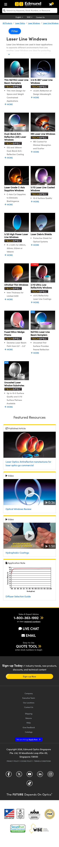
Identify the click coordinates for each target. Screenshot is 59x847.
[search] (29, 10)
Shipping (28, 713)
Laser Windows (34, 23)
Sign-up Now (29, 676)
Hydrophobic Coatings (17, 552)
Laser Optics (20, 23)
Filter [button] (14, 31)
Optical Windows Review (18, 508)
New (32, 312)
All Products (7, 23)
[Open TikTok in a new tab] (30, 784)
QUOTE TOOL (26, 646)
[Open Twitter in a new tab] (19, 775)
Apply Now (27, 739)
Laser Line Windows (50, 23)
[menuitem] (6, 4)
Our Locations (28, 702)
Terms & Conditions (42, 761)
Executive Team (28, 698)
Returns (28, 718)
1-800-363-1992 (26, 617)
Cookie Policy (26, 761)
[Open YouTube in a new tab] (30, 775)
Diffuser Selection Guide (18, 596)
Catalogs (29, 732)
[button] (26, 617)
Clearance (34, 264)
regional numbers (32, 621)
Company (29, 693)
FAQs (28, 722)
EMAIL (31, 635)
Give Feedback (29, 727)
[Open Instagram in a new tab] (50, 775)
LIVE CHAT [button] (31, 628)
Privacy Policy (13, 761)
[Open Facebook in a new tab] (9, 775)
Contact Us (40, 17)
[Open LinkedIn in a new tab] (40, 775)
